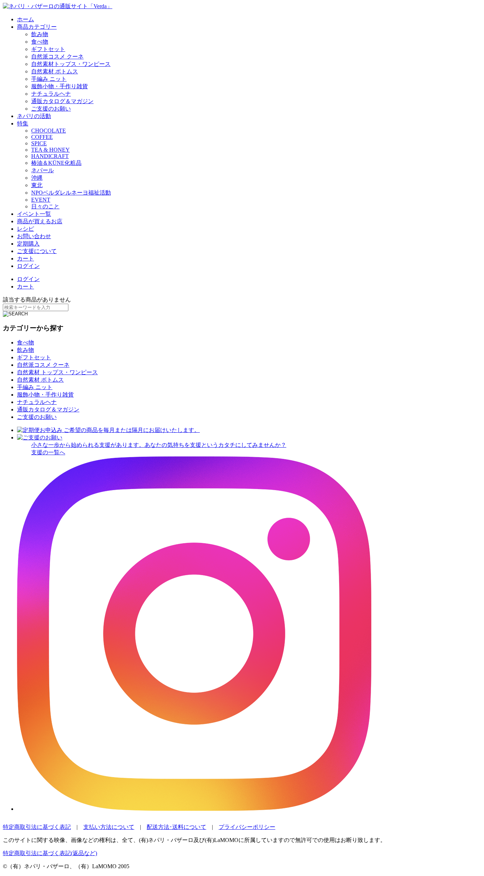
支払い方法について (108, 827)
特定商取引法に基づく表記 (37, 827)
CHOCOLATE (48, 131)
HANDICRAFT (50, 156)
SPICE (39, 143)
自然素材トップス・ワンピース (71, 64)
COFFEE (42, 137)
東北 (37, 185)
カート (25, 259)
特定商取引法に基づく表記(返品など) (50, 853)
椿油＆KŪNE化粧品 (56, 163)
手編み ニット (49, 79)
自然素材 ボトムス (54, 71)
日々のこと (45, 206)
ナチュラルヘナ (51, 94)
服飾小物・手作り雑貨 (59, 86)
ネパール (42, 170)
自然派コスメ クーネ (57, 57)
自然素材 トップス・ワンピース (57, 372)
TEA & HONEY (50, 150)
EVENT (40, 200)
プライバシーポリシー (247, 827)
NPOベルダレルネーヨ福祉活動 (71, 193)
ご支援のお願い (51, 109)
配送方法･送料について (176, 827)
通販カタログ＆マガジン (62, 101)
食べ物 (39, 42)
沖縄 (37, 178)
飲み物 (39, 34)
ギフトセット (48, 49)
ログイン (28, 266)
